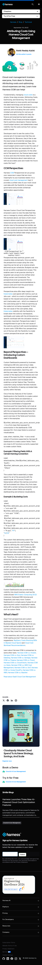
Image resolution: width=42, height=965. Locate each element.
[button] (32, 4)
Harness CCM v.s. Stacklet (17, 673)
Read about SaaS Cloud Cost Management (20, 677)
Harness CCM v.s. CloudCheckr (15, 663)
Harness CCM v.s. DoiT (22, 668)
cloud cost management (18, 180)
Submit (22, 854)
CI (5, 533)
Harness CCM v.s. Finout (26, 660)
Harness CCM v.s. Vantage (20, 658)
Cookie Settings (7, 955)
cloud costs (28, 95)
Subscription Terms (8, 942)
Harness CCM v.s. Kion (12, 655)
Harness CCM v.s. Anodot (26, 653)
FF (13, 531)
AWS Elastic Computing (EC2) (25, 595)
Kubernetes (8, 294)
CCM (12, 173)
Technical (28, 22)
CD (8, 533)
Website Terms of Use (9, 945)
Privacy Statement (8, 948)
